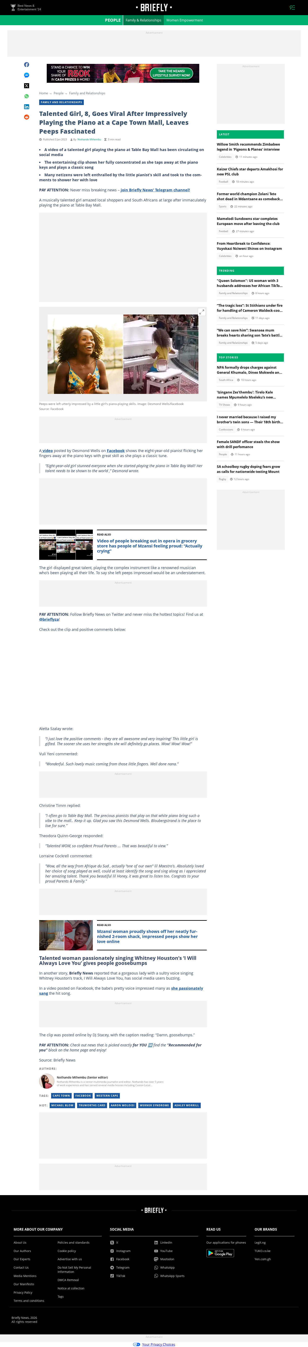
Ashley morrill (187, 1105)
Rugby (222, 479)
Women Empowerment (184, 20)
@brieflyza (49, 619)
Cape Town (61, 1095)
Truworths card (92, 1105)
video (47, 450)
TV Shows (224, 404)
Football (223, 181)
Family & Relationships (143, 20)
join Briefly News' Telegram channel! (155, 189)
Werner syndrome (154, 1105)
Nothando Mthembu (89, 139)
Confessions (226, 429)
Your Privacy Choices (158, 1344)
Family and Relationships (87, 93)
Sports (222, 206)
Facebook (116, 450)
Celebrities (225, 157)
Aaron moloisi (123, 1105)
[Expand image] (202, 312)
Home (43, 93)
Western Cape (107, 1095)
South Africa (226, 380)
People (113, 20)
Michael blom (62, 1105)
